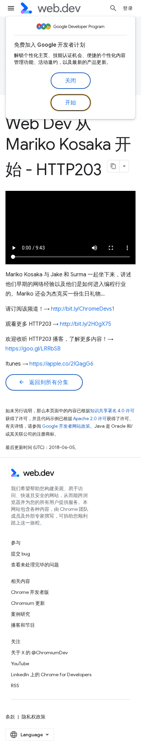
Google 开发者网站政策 (66, 426)
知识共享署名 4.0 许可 (112, 411)
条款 (10, 716)
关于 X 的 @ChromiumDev (39, 652)
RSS (15, 685)
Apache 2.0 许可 (90, 419)
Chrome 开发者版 (30, 592)
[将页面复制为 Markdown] (113, 166)
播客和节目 (23, 625)
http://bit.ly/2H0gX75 (85, 324)
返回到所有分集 (43, 382)
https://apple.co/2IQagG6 (61, 363)
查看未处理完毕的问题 (35, 565)
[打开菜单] (11, 8)
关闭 (70, 80)
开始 (70, 102)
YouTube (20, 663)
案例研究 (20, 614)
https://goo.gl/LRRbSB (33, 348)
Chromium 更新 (28, 603)
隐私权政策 (34, 716)
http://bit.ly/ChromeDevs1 (82, 309)
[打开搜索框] (113, 8)
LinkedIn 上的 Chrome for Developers (51, 674)
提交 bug (20, 554)
